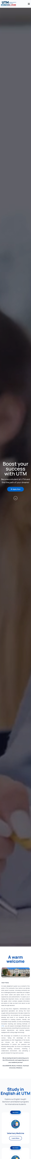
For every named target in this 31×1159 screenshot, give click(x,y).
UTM (2, 1026)
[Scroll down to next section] (15, 498)
